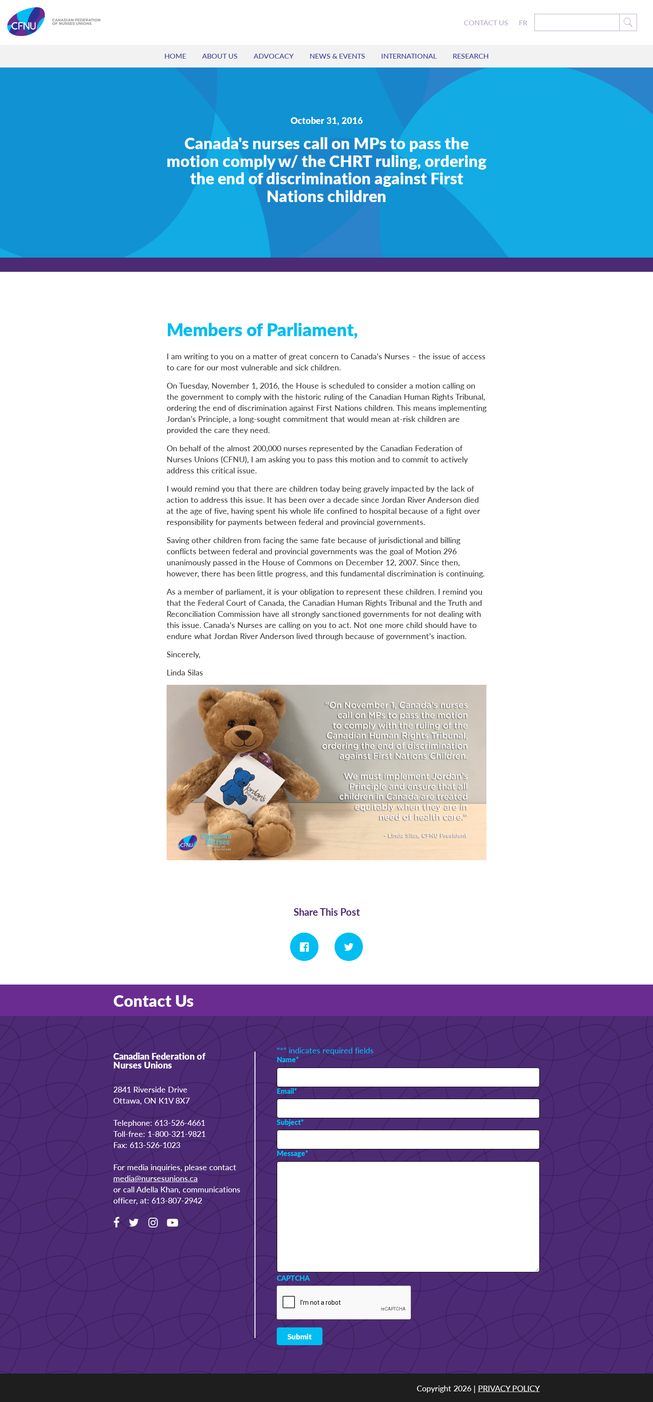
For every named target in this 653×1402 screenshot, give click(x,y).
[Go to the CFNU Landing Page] (60, 22)
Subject (290, 1122)
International (409, 56)
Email (287, 1091)
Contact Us (486, 23)
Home (175, 56)
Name (288, 1060)
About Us (220, 56)
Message (292, 1153)
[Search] (628, 22)
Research (471, 56)
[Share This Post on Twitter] (348, 947)
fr (523, 23)
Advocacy (274, 56)
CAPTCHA (293, 1278)
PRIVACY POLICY (509, 1387)
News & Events (337, 56)
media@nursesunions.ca (155, 1178)
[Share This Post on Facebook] (304, 947)
